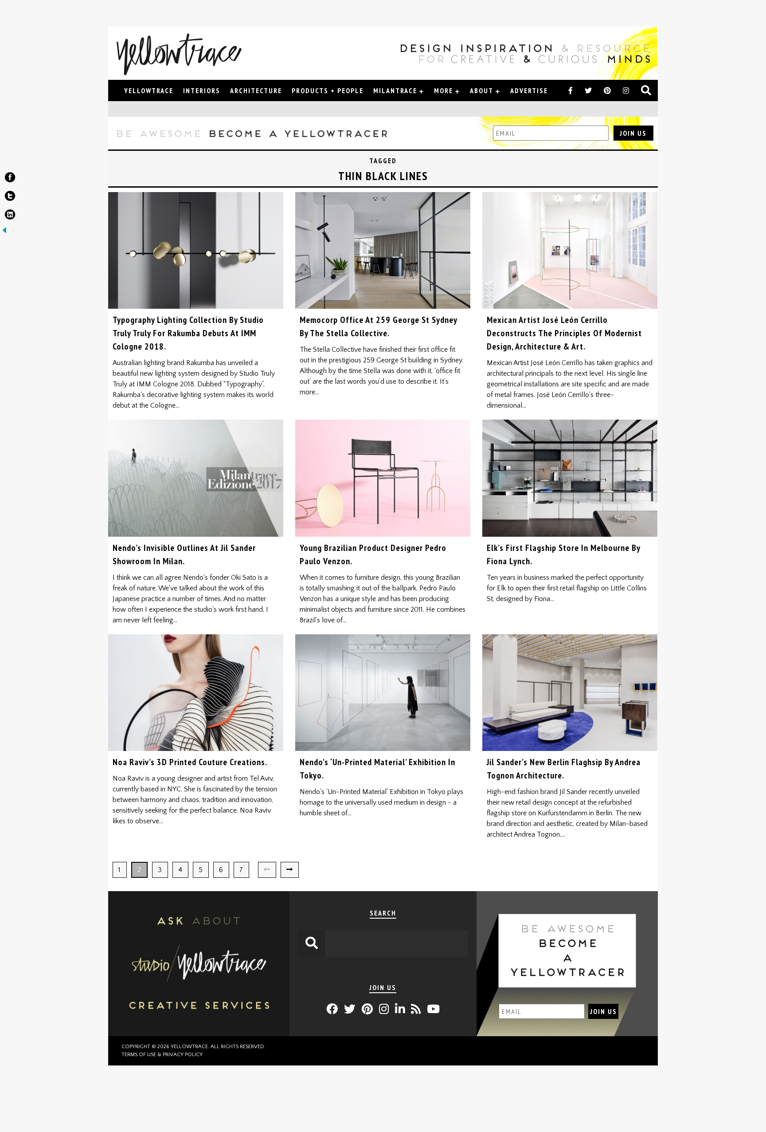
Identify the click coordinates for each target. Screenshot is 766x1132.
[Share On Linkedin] (10, 216)
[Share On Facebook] (10, 179)
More (443, 90)
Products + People (327, 90)
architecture (256, 90)
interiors (201, 90)
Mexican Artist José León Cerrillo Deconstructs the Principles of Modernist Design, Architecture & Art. (564, 333)
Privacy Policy (183, 1054)
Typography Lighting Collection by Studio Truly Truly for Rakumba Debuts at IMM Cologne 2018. (188, 333)
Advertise (529, 90)
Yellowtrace (148, 90)
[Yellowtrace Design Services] (198, 1034)
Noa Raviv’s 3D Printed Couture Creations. (190, 762)
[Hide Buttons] (4, 232)
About (481, 90)
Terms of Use (138, 1054)
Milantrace (395, 90)
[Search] (646, 91)
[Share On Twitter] (10, 198)
